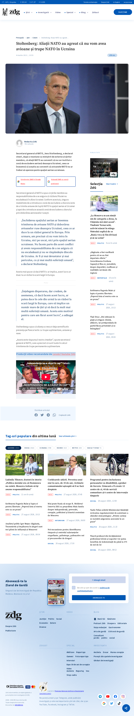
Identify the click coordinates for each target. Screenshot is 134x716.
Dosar (105, 652)
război (62, 448)
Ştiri (28, 12)
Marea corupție (117, 652)
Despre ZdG (105, 2)
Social (51, 543)
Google (104, 703)
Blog (83, 12)
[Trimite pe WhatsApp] (54, 415)
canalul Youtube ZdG (64, 354)
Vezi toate (111, 184)
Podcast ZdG (99, 623)
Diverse (42, 627)
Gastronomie (114, 627)
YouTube (108, 696)
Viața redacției (100, 627)
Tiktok (119, 703)
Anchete (70, 671)
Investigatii (43, 12)
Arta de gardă (100, 631)
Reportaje (102, 278)
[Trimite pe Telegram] (48, 415)
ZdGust (95, 12)
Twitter (111, 703)
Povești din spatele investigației (108, 656)
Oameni (70, 656)
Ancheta (97, 652)
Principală (20, 38)
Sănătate (111, 619)
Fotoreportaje (81, 656)
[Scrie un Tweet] (42, 415)
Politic (100, 243)
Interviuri (60, 520)
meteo (77, 448)
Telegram (100, 696)
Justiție (42, 619)
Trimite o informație (90, 2)
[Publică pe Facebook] (36, 415)
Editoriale (122, 623)
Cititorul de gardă (116, 631)
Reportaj (80, 671)
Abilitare (70, 652)
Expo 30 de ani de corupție (78, 664)
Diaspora (111, 623)
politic (104, 638)
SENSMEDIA (19, 705)
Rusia (29, 448)
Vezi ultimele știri (67, 436)
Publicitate (10, 630)
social (112, 638)
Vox (87, 671)
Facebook (115, 696)
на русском (128, 2)
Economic (43, 623)
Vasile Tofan (94, 448)
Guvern (13, 448)
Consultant (99, 635)
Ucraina (45, 448)
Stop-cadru (72, 675)
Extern (35, 38)
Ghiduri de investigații (104, 660)
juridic (96, 638)
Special (69, 12)
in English (116, 2)
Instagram (123, 696)
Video (58, 12)
